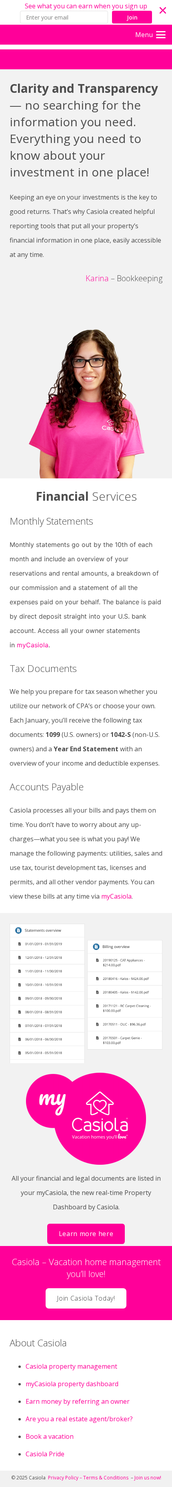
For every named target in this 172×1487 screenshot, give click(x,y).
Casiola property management (71, 1366)
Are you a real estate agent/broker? (79, 1419)
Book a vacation (50, 1436)
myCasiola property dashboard (72, 1383)
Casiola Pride (45, 1454)
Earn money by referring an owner (78, 1401)
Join (132, 17)
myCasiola (32, 645)
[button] (86, 12)
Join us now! (147, 1477)
